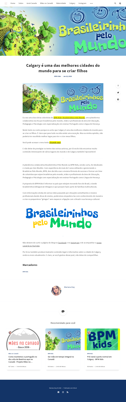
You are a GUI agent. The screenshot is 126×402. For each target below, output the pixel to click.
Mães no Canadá (46, 3)
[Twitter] (118, 92)
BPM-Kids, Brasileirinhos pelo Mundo (69, 117)
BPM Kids (57, 76)
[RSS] (67, 392)
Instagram (82, 3)
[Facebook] (118, 99)
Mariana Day (69, 287)
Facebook (62, 242)
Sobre (21, 3)
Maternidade (61, 3)
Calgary (72, 3)
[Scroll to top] (118, 85)
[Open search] (115, 3)
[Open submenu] (91, 3)
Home (13, 3)
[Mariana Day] (56, 291)
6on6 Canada (32, 3)
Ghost (75, 388)
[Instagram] (63, 392)
